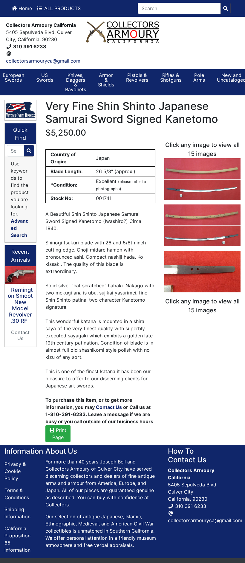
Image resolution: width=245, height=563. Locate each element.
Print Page (59, 433)
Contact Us (109, 407)
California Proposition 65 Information (17, 539)
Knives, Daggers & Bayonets (75, 82)
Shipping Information (17, 512)
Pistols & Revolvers (137, 77)
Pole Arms (199, 77)
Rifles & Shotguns (170, 77)
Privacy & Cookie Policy (15, 471)
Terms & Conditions (16, 493)
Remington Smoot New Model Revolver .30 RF (20, 305)
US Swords (44, 77)
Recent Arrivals (20, 256)
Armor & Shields (106, 80)
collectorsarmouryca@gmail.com (43, 61)
